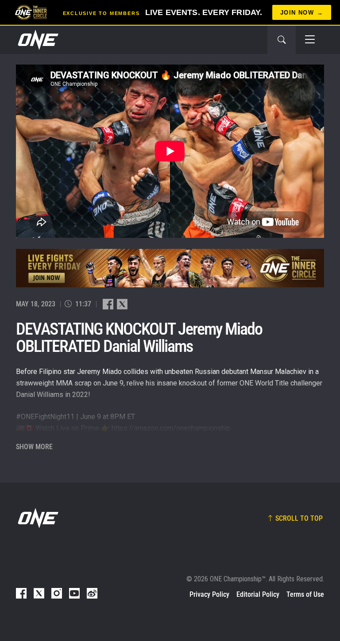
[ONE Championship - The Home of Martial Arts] (37, 39)
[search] (281, 40)
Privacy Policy (209, 594)
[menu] (310, 39)
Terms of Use (305, 594)
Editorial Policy (257, 594)
